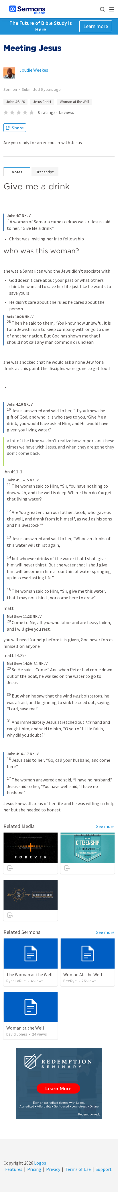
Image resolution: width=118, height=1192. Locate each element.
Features (13, 1169)
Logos (39, 1163)
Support (104, 1169)
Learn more (95, 26)
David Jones (16, 1034)
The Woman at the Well (29, 974)
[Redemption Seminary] (59, 1083)
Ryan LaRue (16, 980)
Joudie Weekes (33, 70)
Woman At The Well (82, 974)
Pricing (34, 1169)
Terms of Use (78, 1169)
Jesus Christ (42, 101)
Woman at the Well (74, 101)
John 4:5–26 (15, 101)
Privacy (53, 1169)
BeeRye (70, 980)
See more (105, 826)
